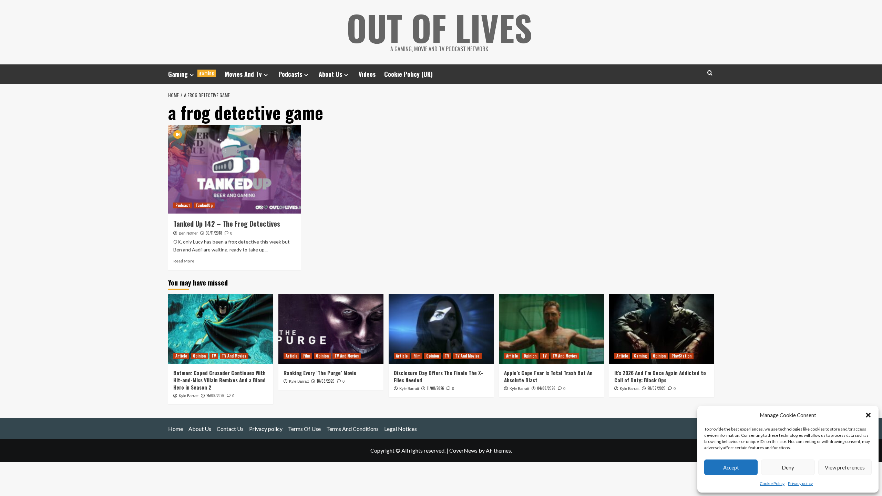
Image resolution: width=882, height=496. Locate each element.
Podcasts (290, 74)
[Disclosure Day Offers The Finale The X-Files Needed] (441, 329)
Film (306, 356)
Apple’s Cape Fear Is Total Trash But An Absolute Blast (548, 376)
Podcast (182, 205)
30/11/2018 (214, 233)
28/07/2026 (656, 388)
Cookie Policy (772, 483)
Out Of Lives (439, 27)
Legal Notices (400, 428)
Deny (788, 467)
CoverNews (463, 450)
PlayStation (681, 356)
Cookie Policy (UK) (408, 74)
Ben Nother (188, 233)
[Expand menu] (192, 75)
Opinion (199, 356)
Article (181, 356)
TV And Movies (234, 356)
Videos (367, 74)
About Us (330, 74)
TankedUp (204, 205)
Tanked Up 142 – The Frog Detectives (226, 223)
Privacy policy (800, 483)
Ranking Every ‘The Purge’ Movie (320, 372)
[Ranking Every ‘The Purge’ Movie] (330, 329)
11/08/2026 (435, 388)
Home (175, 428)
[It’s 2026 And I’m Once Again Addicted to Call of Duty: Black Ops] (661, 329)
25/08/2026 (215, 395)
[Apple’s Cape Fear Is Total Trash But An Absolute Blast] (551, 329)
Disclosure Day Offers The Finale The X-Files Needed (438, 376)
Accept (731, 467)
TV (214, 356)
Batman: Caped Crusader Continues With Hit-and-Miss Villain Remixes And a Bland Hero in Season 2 (219, 380)
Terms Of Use (304, 428)
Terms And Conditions (352, 428)
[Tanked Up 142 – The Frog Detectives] (234, 169)
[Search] (710, 73)
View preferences (845, 467)
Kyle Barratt (188, 396)
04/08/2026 (546, 388)
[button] (868, 415)
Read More (183, 261)
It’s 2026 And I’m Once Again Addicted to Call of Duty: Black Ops (660, 376)
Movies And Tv (243, 74)
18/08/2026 (326, 381)
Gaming (191, 74)
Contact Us (230, 428)
